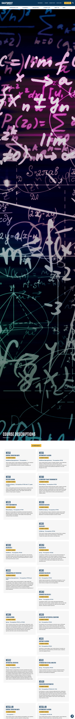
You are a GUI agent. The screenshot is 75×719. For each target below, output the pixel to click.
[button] (42, 3)
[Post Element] (19, 459)
